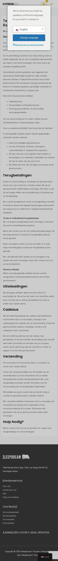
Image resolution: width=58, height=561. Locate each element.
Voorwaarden (9, 519)
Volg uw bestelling (11, 497)
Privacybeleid (8, 523)
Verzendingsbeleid (11, 512)
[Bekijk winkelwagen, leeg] (43, 4)
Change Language (29, 37)
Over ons (7, 486)
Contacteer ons (9, 490)
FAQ (4, 493)
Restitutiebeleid (9, 516)
